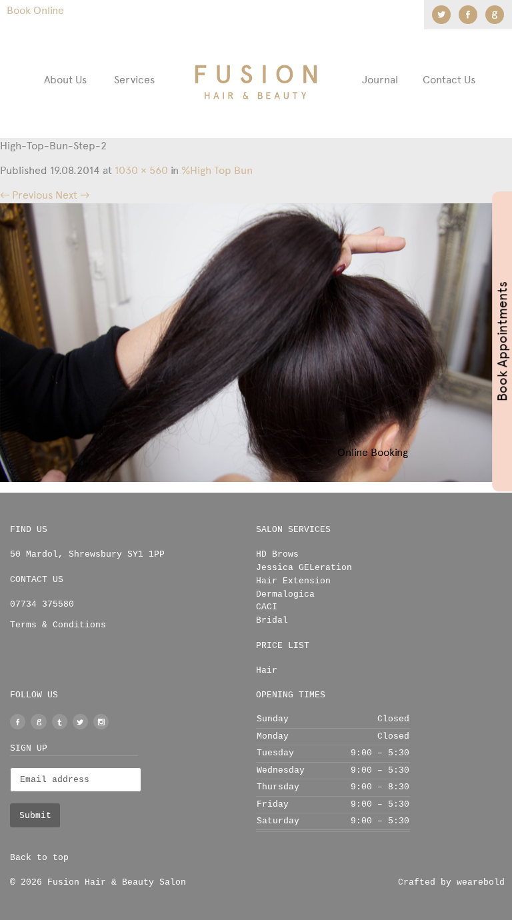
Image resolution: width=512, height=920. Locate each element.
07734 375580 (42, 604)
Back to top (39, 858)
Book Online (35, 10)
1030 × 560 (141, 170)
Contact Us (449, 79)
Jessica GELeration (304, 568)
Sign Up (28, 748)
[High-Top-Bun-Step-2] (256, 341)
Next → (72, 195)
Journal (380, 79)
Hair (266, 670)
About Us (65, 79)
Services (134, 79)
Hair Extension (293, 581)
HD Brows (277, 554)
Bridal (272, 620)
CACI (266, 607)
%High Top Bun (217, 170)
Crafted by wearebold (451, 882)
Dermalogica (285, 594)
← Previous (26, 195)
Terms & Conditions (58, 625)
